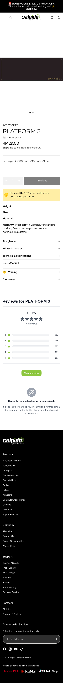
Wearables (8, 509)
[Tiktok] (22, 649)
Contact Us (8, 536)
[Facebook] (4, 649)
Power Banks (9, 465)
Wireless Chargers (12, 460)
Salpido (13, 657)
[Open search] (10, 17)
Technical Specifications (17, 255)
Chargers (7, 470)
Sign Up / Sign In (11, 563)
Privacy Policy (9, 587)
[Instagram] (10, 649)
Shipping (7, 577)
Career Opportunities (13, 541)
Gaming (6, 504)
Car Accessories (11, 475)
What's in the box (12, 248)
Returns (6, 582)
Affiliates (7, 609)
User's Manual (11, 263)
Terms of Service (11, 592)
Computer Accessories (14, 499)
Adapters (7, 494)
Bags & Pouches (10, 514)
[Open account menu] (52, 17)
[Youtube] (16, 649)
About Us (7, 531)
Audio (6, 485)
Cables (6, 490)
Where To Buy (9, 545)
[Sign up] (56, 639)
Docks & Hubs (9, 480)
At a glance (9, 241)
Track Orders (9, 567)
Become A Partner (12, 614)
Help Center (9, 572)
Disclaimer (9, 279)
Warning (12, 272)
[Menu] (3, 17)
